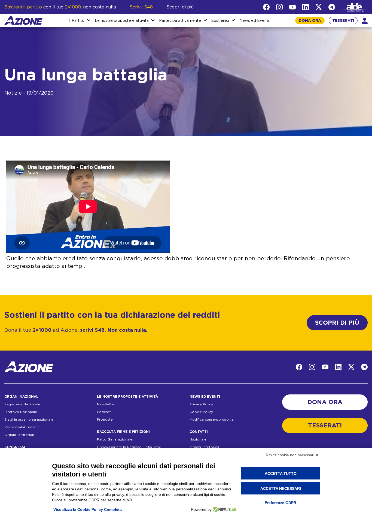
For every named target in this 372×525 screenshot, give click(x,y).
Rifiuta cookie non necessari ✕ (292, 455)
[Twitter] (318, 7)
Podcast (104, 412)
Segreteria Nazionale (22, 404)
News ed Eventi (254, 21)
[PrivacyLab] (224, 509)
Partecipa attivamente (180, 21)
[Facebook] (266, 7)
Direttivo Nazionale (20, 412)
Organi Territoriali (19, 434)
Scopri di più (180, 7)
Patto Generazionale (114, 439)
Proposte (105, 419)
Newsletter (106, 404)
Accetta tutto (281, 473)
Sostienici (220, 21)
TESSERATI (343, 21)
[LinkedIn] (305, 7)
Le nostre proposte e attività (122, 21)
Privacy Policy (201, 404)
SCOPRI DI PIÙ (337, 323)
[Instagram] (279, 7)
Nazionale (198, 439)
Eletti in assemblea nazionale (28, 419)
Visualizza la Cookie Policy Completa (87, 509)
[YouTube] (292, 7)
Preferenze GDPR (280, 502)
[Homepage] (23, 20)
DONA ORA (310, 21)
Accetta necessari (280, 488)
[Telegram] (331, 7)
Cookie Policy (201, 412)
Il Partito (76, 21)
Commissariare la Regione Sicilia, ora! (129, 447)
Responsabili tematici (22, 427)
